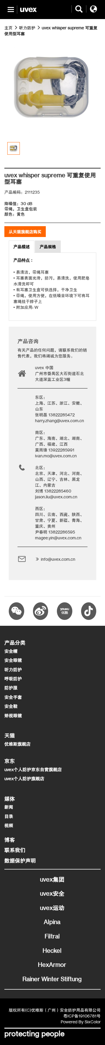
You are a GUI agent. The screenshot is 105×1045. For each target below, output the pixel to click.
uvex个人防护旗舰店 (24, 778)
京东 (9, 761)
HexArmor (52, 964)
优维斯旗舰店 (17, 744)
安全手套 (13, 697)
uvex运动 (52, 907)
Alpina (52, 921)
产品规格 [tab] (48, 246)
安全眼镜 (13, 660)
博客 (9, 839)
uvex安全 (52, 893)
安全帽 (11, 651)
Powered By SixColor (81, 1021)
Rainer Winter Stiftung (52, 979)
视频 (8, 825)
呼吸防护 (13, 678)
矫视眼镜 (13, 715)
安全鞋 (11, 706)
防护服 (11, 688)
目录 (8, 816)
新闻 (8, 807)
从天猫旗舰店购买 (25, 231)
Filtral (52, 936)
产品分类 (14, 642)
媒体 (9, 798)
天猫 (9, 735)
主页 (8, 27)
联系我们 (14, 850)
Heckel (52, 950)
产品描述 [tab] (21, 246)
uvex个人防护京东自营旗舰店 (33, 769)
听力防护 (27, 27)
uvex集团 (52, 879)
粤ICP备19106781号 (82, 1015)
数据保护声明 (20, 860)
